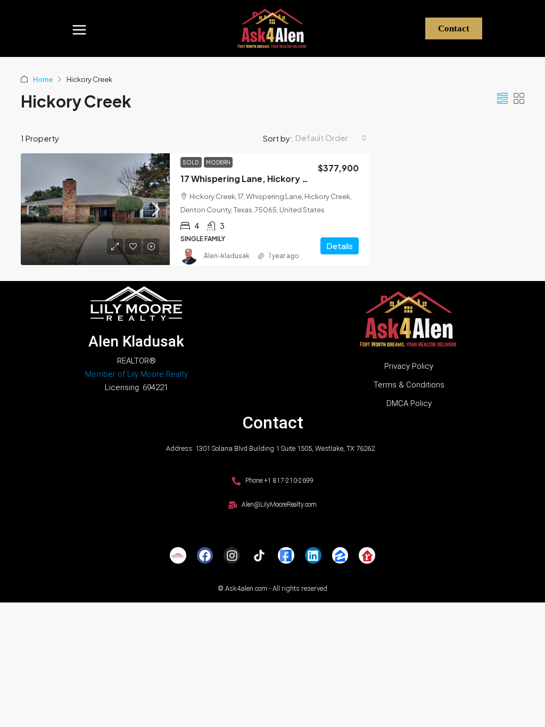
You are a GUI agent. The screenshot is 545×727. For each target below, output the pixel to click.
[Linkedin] (313, 555)
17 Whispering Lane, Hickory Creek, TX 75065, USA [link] (287, 178)
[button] (79, 28)
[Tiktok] (259, 555)
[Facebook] (205, 555)
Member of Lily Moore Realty (136, 374)
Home (43, 79)
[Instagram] (232, 555)
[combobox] (331, 138)
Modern (218, 162)
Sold (191, 162)
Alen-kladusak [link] (227, 256)
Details (339, 246)
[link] (95, 209)
